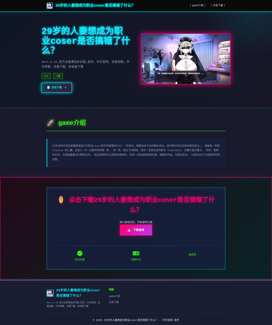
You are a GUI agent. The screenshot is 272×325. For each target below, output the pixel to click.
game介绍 (197, 5)
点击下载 (218, 5)
